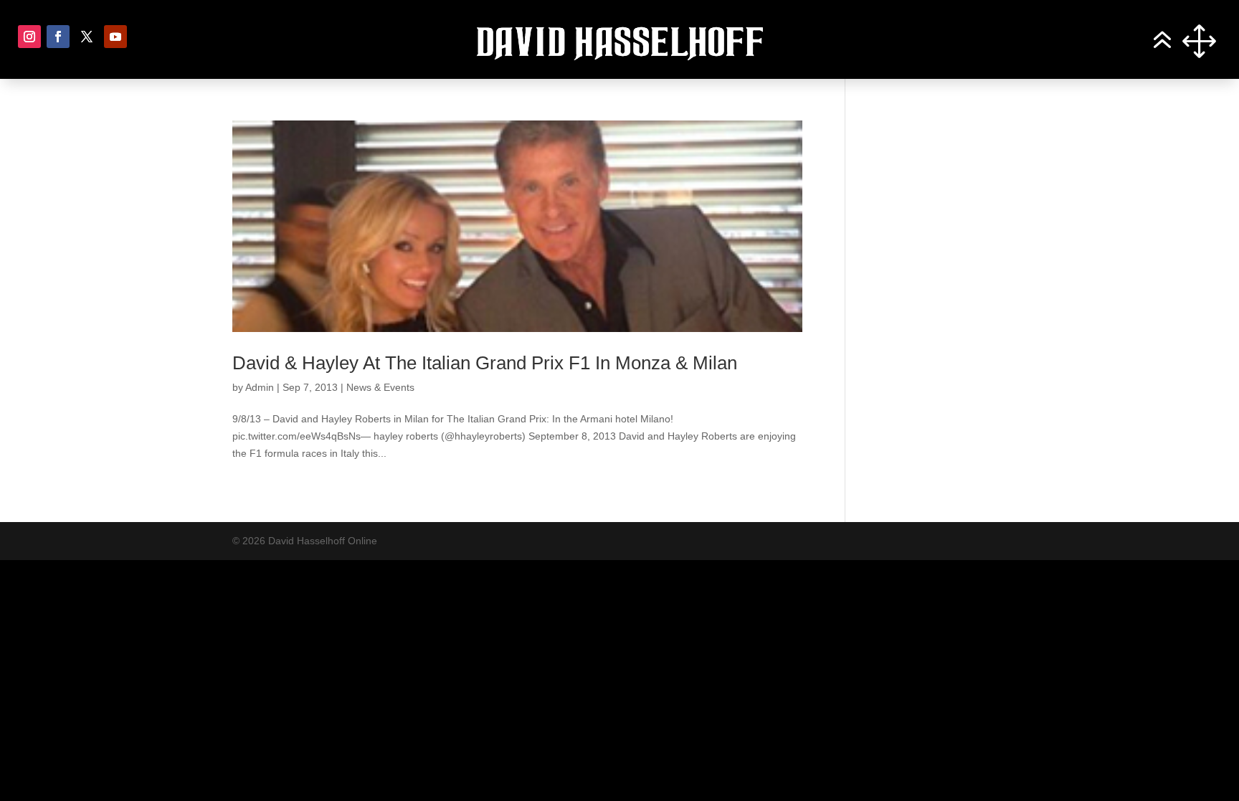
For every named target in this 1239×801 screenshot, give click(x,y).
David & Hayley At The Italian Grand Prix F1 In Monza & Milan (484, 363)
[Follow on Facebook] (58, 36)
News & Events (380, 387)
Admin (259, 387)
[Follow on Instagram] (29, 36)
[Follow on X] (86, 36)
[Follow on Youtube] (115, 36)
